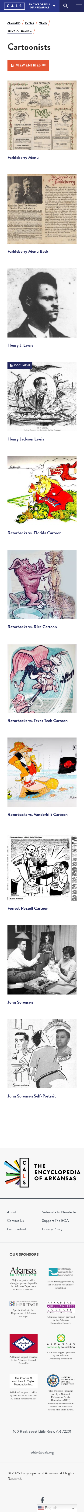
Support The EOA (55, 1220)
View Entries (31, 65)
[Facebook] (42, 1500)
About (11, 1212)
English (50, 1508)
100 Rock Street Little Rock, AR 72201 (42, 1431)
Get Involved (16, 1229)
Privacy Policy (52, 1229)
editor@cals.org (42, 1452)
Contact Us (15, 1220)
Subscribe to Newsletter (59, 1212)
